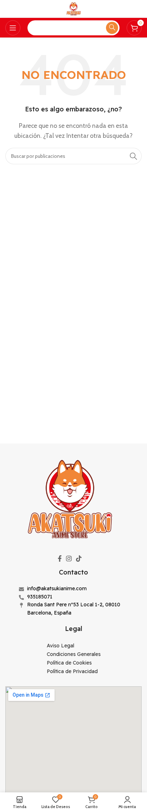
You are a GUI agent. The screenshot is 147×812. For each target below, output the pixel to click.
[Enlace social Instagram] (69, 558)
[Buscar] (133, 156)
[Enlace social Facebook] (60, 558)
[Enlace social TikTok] (79, 558)
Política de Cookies (69, 663)
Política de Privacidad (72, 671)
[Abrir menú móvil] (13, 28)
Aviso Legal (60, 645)
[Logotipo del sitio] (73, 8)
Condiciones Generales (74, 654)
